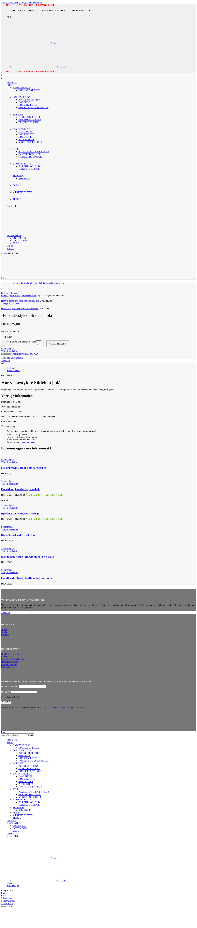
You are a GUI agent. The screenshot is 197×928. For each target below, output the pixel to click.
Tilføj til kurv (57, 344)
